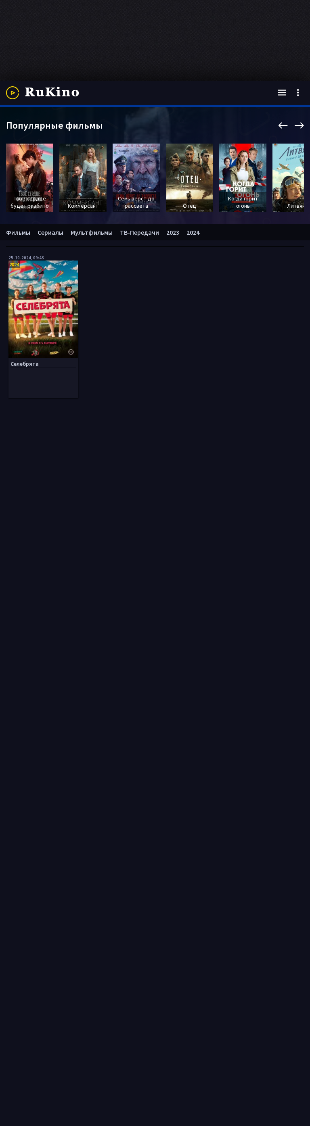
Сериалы (50, 232)
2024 (192, 232)
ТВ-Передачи (139, 232)
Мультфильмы (92, 232)
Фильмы (18, 232)
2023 (172, 232)
